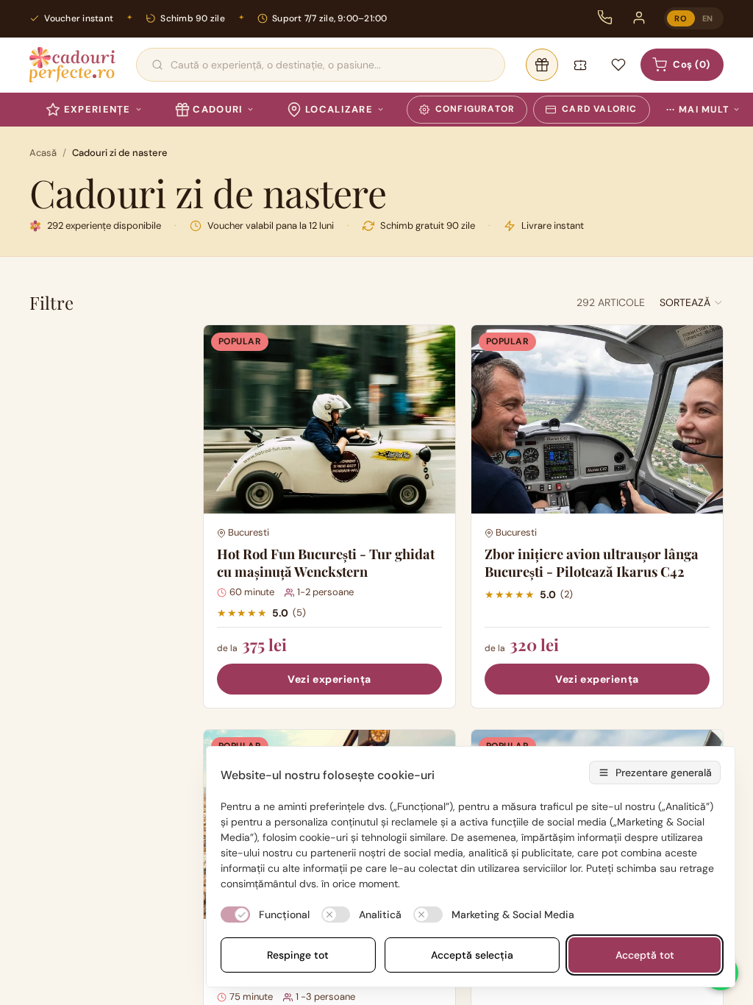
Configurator (475, 109)
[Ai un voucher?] (580, 65)
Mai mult (697, 110)
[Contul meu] (639, 17)
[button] (692, 302)
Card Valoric (599, 109)
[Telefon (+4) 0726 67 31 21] (605, 17)
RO (680, 18)
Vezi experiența (329, 679)
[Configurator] (542, 65)
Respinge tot (298, 955)
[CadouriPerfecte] (72, 64)
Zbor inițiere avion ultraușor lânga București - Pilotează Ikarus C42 (592, 562)
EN (707, 18)
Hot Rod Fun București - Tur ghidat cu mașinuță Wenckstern (326, 562)
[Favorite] (618, 65)
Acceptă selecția (472, 955)
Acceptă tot (644, 955)
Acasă (43, 152)
